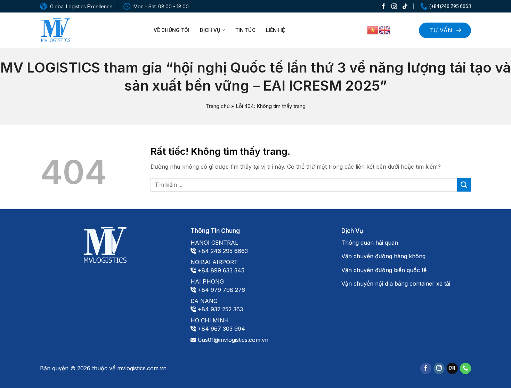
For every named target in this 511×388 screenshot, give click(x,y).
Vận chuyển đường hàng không (383, 256)
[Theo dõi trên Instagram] (394, 6)
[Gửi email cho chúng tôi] (452, 368)
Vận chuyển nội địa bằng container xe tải (395, 283)
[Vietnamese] (373, 30)
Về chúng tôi (171, 30)
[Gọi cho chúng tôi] (465, 368)
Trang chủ (218, 106)
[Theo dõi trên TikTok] (405, 6)
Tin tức (245, 30)
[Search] (404, 29)
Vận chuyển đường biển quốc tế (384, 270)
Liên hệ (275, 30)
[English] (385, 30)
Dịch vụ (210, 30)
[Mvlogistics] (55, 30)
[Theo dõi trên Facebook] (383, 6)
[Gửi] (464, 185)
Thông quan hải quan (369, 242)
